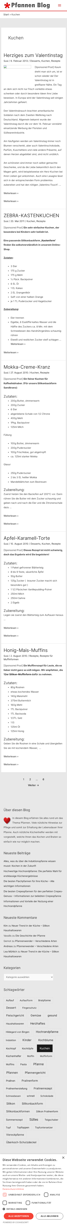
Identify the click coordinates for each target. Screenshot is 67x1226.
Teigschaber (51, 1119)
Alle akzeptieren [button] (18, 1216)
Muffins (10, 1064)
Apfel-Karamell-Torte (27, 538)
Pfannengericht (35, 1072)
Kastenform (48, 240)
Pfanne (38, 1064)
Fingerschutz (29, 1007)
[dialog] (33, 1190)
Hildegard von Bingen (17, 1032)
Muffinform (46, 1056)
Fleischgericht (15, 1015)
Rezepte (55, 61)
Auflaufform (26, 1000)
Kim (6, 925)
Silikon (10, 1103)
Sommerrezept (14, 1119)
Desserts (35, 61)
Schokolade (46, 1096)
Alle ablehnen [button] (49, 1216)
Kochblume (45, 1040)
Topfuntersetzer (44, 1127)
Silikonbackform (32, 1103)
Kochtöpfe (27, 1048)
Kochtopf (11, 1048)
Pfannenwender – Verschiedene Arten (36, 941)
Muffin (30, 1056)
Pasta (23, 1064)
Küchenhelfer (13, 1056)
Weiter (33, 785)
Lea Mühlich (10, 951)
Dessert (11, 1007)
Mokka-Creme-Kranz (27, 367)
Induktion (11, 1040)
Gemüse (36, 1015)
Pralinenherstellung (16, 1088)
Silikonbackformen (18, 1111)
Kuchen (45, 61)
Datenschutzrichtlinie (13, 1189)
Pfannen (12, 1072)
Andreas (8, 946)
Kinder (27, 1040)
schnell (31, 1096)
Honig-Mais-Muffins (26, 650)
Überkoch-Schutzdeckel (21, 1142)
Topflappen (23, 1127)
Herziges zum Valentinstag (33, 55)
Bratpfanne (44, 1000)
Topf (8, 1127)
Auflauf (10, 1000)
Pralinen (10, 1080)
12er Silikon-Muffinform (17, 674)
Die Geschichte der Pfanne (30, 935)
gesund (52, 1015)
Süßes (33, 1119)
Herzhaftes (37, 1023)
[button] (33, 1209)
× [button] (63, 1157)
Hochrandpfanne (47, 1031)
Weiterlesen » (11, 193)
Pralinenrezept (43, 1088)
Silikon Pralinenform (47, 1111)
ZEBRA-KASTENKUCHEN (31, 215)
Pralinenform (30, 1080)
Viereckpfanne (15, 1134)
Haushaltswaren (15, 1023)
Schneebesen (13, 1096)
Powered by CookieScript (16, 1222)
